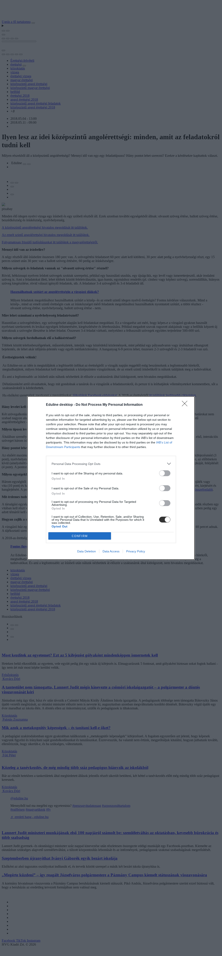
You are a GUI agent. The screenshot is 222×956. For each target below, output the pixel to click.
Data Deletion (86, 551)
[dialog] (111, 478)
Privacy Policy (135, 551)
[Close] (186, 405)
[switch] (164, 473)
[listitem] (111, 463)
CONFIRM (80, 536)
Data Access (111, 551)
